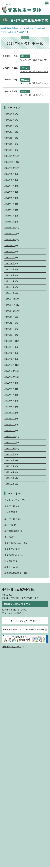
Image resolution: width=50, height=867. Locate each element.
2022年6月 (9, 401)
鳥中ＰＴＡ (9, 567)
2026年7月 (9, 114)
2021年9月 (9, 454)
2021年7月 (9, 466)
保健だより (9, 506)
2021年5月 (9, 478)
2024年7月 (9, 257)
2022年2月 (9, 424)
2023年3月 (9, 353)
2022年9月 (9, 383)
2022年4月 (9, 413)
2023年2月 (9, 359)
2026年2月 (9, 144)
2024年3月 (9, 281)
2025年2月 (9, 216)
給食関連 (11, 512)
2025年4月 (9, 204)
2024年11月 (10, 233)
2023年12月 (10, 299)
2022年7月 (9, 395)
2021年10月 (10, 448)
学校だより (25, 56)
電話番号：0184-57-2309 (17, 604)
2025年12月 (10, 156)
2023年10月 (10, 311)
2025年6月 (9, 192)
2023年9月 (9, 317)
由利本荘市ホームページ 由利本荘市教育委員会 (23, 629)
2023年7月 (9, 329)
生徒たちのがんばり (14, 543)
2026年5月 (9, 126)
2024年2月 (9, 287)
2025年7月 (9, 186)
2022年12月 (10, 371)
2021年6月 (9, 472)
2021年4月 (9, 484)
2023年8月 (9, 323)
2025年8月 (9, 180)
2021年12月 (10, 436)
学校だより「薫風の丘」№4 (33, 60)
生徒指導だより (11, 555)
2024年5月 (9, 269)
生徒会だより (10, 549)
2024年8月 (9, 251)
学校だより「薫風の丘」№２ (34, 83)
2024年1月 (9, 293)
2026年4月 (9, 132)
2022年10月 (10, 377)
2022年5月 (9, 407)
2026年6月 (9, 120)
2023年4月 (9, 347)
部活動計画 (9, 561)
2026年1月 (9, 150)
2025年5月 (9, 198)
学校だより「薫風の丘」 (32, 95)
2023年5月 (9, 341)
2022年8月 (9, 389)
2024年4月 (9, 275)
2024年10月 (10, 239)
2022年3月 (9, 419)
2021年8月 (9, 460)
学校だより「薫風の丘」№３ (34, 71)
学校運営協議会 (11, 531)
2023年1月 (9, 365)
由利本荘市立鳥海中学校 (29, 20)
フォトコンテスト (12, 500)
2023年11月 (10, 305)
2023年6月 (9, 335)
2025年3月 (9, 210)
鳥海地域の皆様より (14, 573)
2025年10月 (10, 168)
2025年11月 (10, 162)
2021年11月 (10, 442)
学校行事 (8, 525)
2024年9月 (9, 245)
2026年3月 (9, 138)
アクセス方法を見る (11, 613)
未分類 (7, 537)
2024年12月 (10, 228)
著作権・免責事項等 (11, 647)
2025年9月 (9, 174)
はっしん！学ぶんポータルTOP (23, 620)
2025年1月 (9, 222)
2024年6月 (9, 263)
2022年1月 (9, 430)
